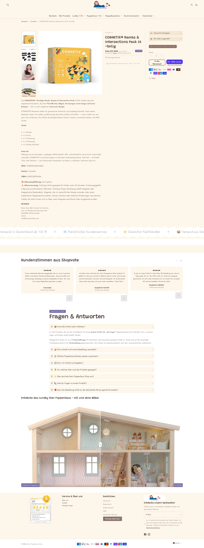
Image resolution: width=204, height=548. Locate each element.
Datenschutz (107, 504)
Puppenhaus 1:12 (94, 16)
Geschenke (147, 16)
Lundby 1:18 (77, 16)
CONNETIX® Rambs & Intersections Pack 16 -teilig (57, 21)
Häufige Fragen (67, 505)
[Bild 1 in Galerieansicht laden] (29, 39)
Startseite (24, 21)
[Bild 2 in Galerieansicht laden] (29, 55)
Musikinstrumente (131, 16)
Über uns (65, 500)
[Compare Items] (102, 444)
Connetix (33, 21)
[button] (7, 4)
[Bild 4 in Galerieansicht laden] (29, 89)
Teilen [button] (154, 78)
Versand (115, 53)
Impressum (106, 501)
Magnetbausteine (112, 16)
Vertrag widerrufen (112, 519)
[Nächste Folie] (29, 95)
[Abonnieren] (180, 514)
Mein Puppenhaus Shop (34, 544)
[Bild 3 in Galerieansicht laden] (29, 72)
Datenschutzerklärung (153, 528)
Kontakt (64, 503)
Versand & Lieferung (110, 515)
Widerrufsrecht (108, 508)
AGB (104, 511)
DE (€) (177, 543)
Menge (151, 52)
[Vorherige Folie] (177, 260)
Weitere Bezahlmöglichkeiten (174, 65)
